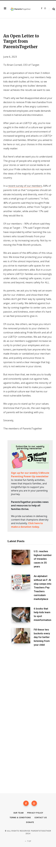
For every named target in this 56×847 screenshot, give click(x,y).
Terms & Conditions (20, 818)
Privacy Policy (35, 813)
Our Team (18, 813)
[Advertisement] (28, 683)
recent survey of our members (25, 185)
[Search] (52, 9)
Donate (30, 822)
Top (29, 841)
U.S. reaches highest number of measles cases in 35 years (43, 559)
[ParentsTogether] (20, 9)
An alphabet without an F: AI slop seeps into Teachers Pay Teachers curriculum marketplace (42, 587)
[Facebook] (26, 803)
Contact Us (40, 818)
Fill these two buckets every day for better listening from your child (42, 637)
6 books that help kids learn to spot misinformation (42, 614)
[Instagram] (34, 803)
